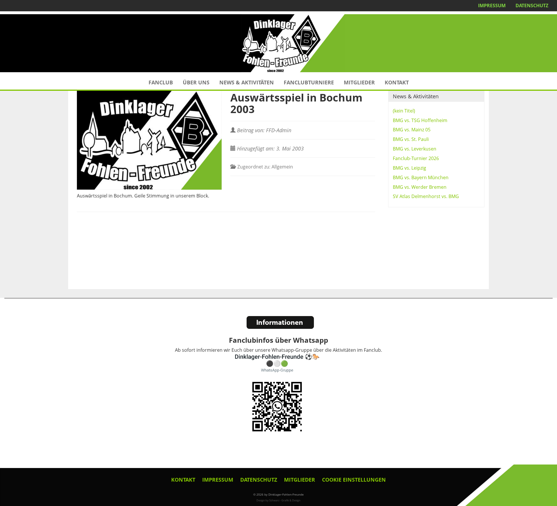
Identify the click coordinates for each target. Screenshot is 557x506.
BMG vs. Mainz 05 (412, 129)
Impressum (492, 5)
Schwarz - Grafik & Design (285, 500)
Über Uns (196, 82)
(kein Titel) (404, 111)
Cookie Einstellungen (354, 479)
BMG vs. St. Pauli (411, 139)
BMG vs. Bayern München (421, 177)
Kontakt (397, 82)
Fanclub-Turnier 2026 (416, 158)
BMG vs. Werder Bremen (419, 187)
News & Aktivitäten (246, 82)
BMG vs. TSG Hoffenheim (420, 120)
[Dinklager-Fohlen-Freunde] (278, 43)
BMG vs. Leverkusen (414, 149)
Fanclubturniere (309, 82)
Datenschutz (532, 5)
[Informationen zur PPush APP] (280, 322)
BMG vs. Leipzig (409, 168)
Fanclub (161, 82)
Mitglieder (359, 82)
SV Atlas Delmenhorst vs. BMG (426, 196)
